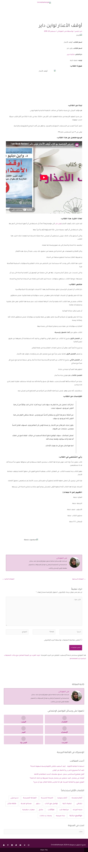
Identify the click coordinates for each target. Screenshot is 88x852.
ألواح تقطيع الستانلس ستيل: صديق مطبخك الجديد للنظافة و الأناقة (59, 774)
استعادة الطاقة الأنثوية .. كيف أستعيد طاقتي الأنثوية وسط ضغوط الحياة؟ (57, 766)
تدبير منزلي (15, 798)
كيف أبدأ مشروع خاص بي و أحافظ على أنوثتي (68, 770)
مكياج (41, 810)
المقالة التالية (8, 579)
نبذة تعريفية (60, 816)
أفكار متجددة (77, 798)
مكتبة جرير (71, 55)
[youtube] (20, 845)
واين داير (58, 224)
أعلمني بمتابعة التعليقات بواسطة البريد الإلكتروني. (62, 640)
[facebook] (12, 845)
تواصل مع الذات (51, 804)
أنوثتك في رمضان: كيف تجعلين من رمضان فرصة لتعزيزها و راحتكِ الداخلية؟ (57, 778)
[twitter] (16, 845)
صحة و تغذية (26, 804)
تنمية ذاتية (67, 804)
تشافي (79, 804)
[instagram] (29, 845)
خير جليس (78, 31)
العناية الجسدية (29, 798)
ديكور (38, 804)
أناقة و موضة (62, 798)
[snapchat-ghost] (4, 845)
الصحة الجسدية (47, 798)
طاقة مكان (11, 804)
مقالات (51, 810)
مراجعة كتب (64, 810)
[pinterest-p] (8, 845)
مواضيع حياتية (76, 816)
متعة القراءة (77, 810)
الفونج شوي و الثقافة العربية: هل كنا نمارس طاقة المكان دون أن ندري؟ (58, 782)
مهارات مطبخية (28, 810)
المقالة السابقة (79, 579)
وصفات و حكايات (45, 816)
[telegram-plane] (25, 845)
